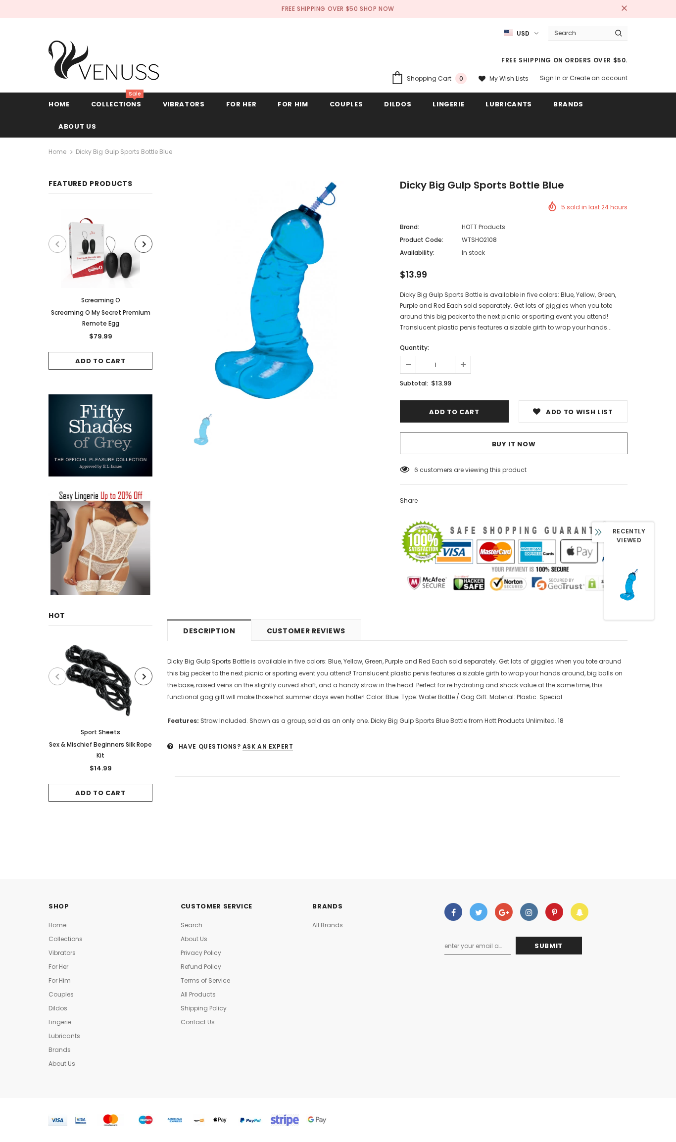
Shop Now (377, 8)
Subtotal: (414, 383)
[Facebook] (453, 912)
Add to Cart (100, 361)
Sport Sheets (100, 732)
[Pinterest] (554, 912)
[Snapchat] (579, 912)
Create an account (599, 78)
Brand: (409, 227)
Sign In (551, 78)
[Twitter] (478, 912)
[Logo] (104, 63)
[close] (624, 9)
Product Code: (421, 240)
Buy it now (514, 444)
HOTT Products (483, 227)
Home (57, 151)
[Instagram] (529, 912)
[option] (100, 289)
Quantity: (414, 347)
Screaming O (100, 300)
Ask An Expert (267, 746)
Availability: (417, 252)
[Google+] (504, 912)
